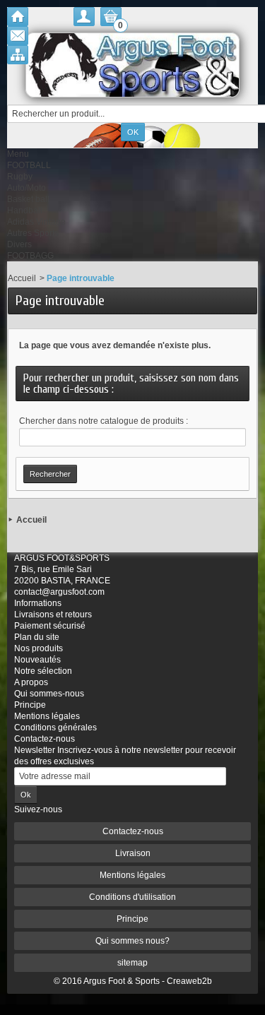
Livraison (133, 853)
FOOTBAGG (30, 256)
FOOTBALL (29, 165)
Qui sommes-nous (49, 694)
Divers (19, 244)
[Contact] (18, 35)
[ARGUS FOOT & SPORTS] (132, 64)
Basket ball (28, 199)
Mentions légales (47, 716)
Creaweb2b (189, 981)
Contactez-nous (44, 739)
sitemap (132, 963)
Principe (30, 705)
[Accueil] (18, 16)
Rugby (20, 177)
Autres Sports (33, 233)
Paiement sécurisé (50, 626)
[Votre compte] (84, 16)
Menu (18, 154)
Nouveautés (37, 660)
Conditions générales (55, 727)
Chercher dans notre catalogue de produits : (103, 421)
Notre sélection (43, 671)
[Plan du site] (18, 55)
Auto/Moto (26, 188)
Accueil (22, 278)
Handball (24, 210)
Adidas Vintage (36, 222)
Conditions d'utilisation (132, 897)
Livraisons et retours (53, 614)
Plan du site (36, 637)
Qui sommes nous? (132, 941)
